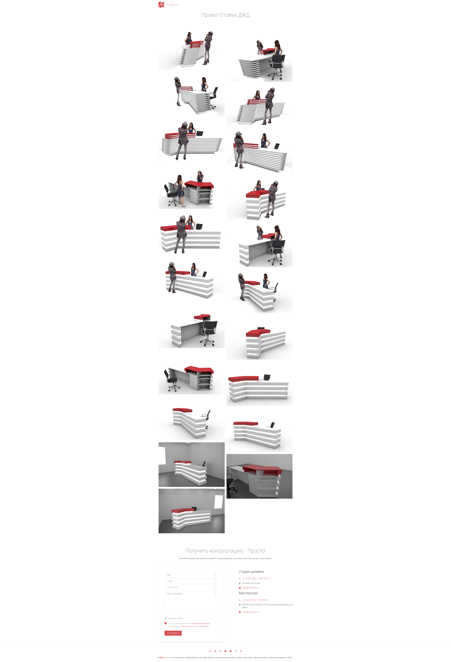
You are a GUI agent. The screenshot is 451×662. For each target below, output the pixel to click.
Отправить (173, 633)
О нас (240, 5)
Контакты (277, 5)
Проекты (229, 5)
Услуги (251, 5)
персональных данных (200, 623)
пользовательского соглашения (195, 626)
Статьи (264, 5)
